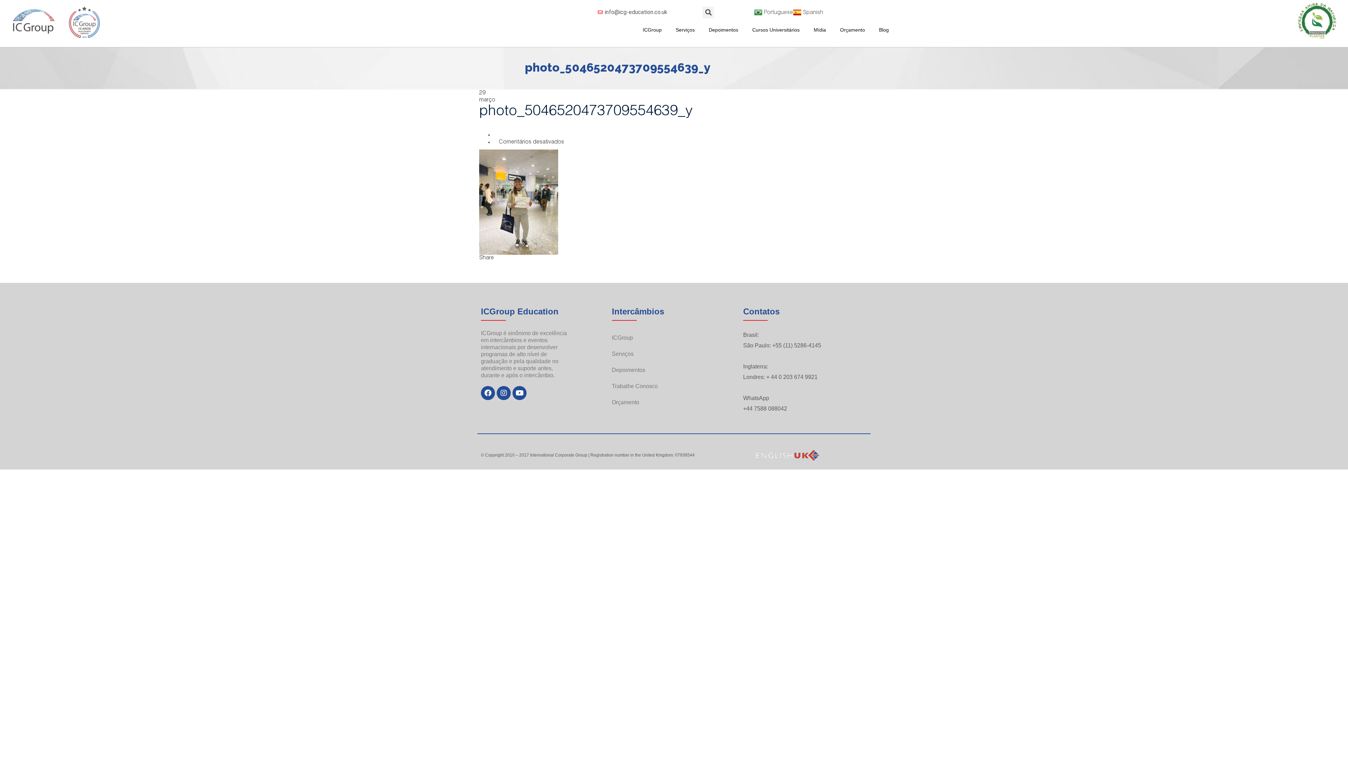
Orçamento (852, 30)
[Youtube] (520, 393)
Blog (884, 30)
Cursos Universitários (776, 30)
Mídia (820, 30)
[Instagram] (504, 393)
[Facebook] (488, 393)
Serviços (685, 30)
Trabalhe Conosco (635, 386)
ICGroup (652, 30)
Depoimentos (723, 30)
